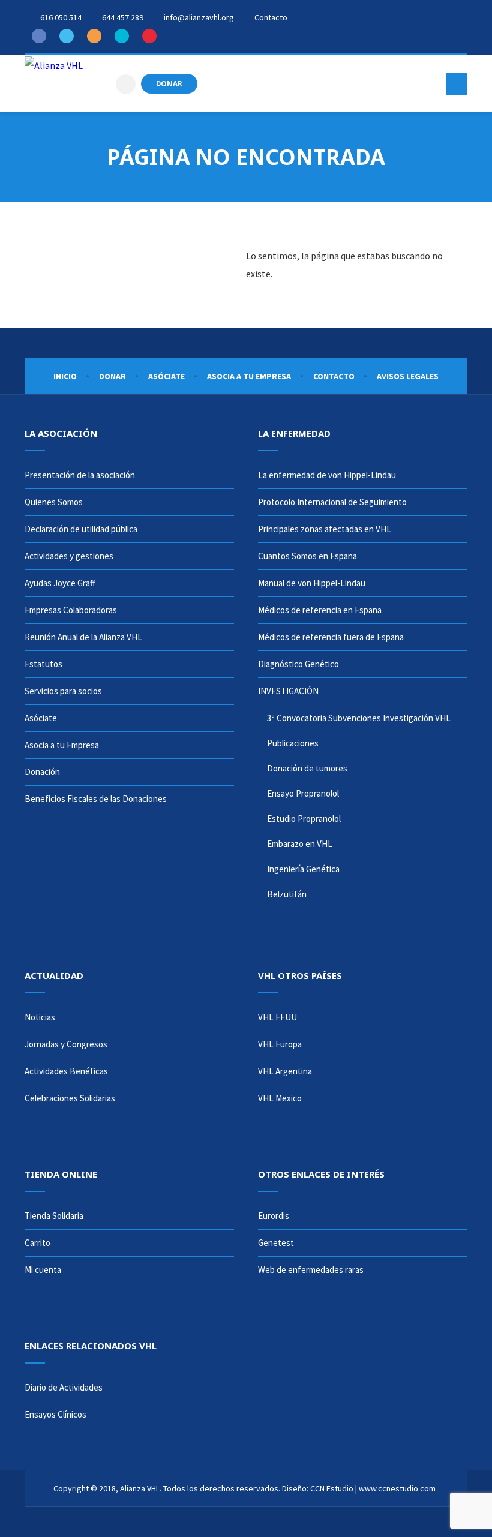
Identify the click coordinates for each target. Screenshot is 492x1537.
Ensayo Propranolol (303, 793)
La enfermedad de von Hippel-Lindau (327, 475)
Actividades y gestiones (69, 556)
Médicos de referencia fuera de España (331, 637)
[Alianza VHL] (54, 64)
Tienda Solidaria (54, 1215)
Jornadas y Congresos (66, 1044)
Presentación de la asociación (80, 475)
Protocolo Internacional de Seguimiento (332, 502)
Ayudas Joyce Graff (60, 583)
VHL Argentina (285, 1071)
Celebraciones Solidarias (70, 1098)
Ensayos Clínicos (55, 1414)
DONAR (169, 83)
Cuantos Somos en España (307, 556)
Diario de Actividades (64, 1387)
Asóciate (166, 376)
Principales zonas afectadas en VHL (324, 529)
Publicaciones (293, 743)
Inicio (65, 376)
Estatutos (43, 664)
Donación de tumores (307, 768)
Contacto (334, 376)
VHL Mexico (280, 1098)
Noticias (40, 1017)
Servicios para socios (63, 691)
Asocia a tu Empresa (249, 376)
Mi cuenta (43, 1269)
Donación (42, 771)
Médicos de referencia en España (320, 610)
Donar (112, 376)
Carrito (37, 1242)
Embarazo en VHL (299, 843)
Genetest (276, 1242)
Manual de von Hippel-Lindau (311, 583)
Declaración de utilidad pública (81, 529)
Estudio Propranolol (304, 818)
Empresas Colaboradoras (71, 610)
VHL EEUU (277, 1017)
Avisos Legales (408, 376)
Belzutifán (287, 894)
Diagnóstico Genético (298, 664)
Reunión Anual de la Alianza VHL (83, 637)
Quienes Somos (54, 502)
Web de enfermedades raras (311, 1269)
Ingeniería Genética (303, 869)
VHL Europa (280, 1044)
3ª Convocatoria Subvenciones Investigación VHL (359, 718)
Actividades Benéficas (66, 1071)
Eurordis (273, 1215)
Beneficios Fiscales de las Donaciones (96, 798)
